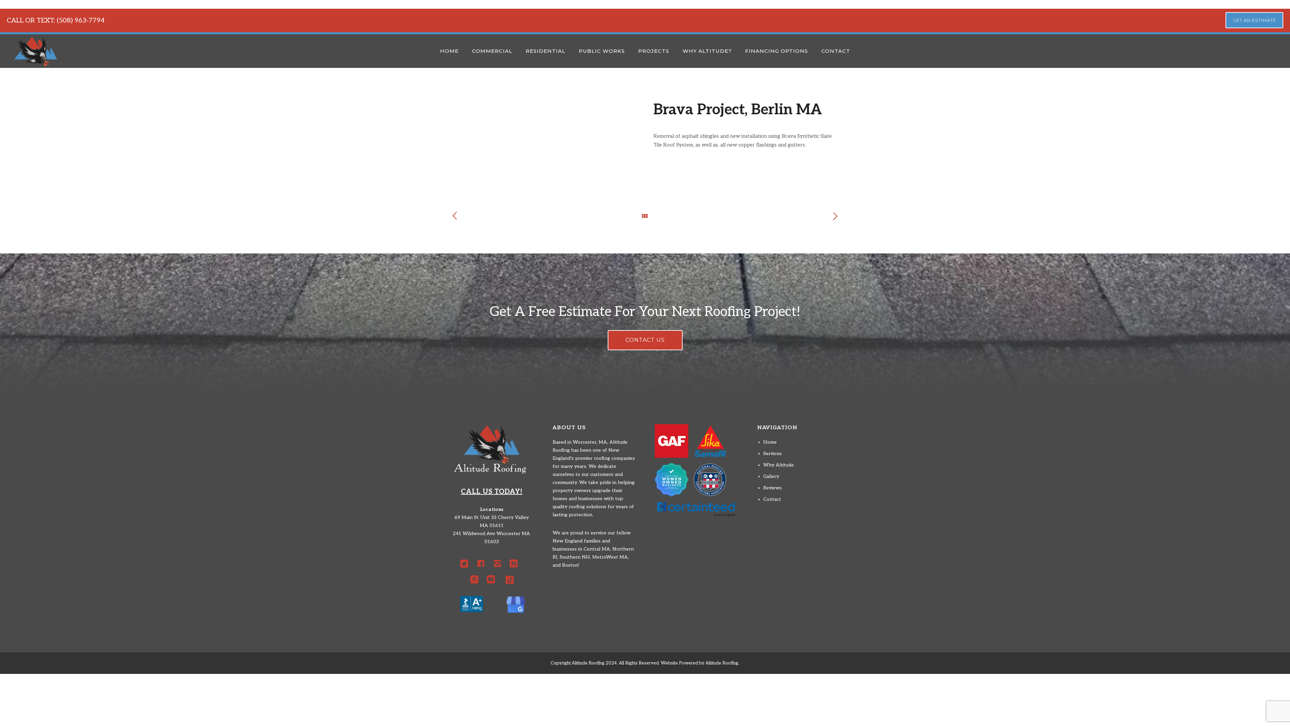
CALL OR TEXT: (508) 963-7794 (55, 20)
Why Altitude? (707, 51)
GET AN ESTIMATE (1254, 20)
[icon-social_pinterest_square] (476, 579)
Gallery (771, 476)
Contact (835, 51)
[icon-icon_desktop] (509, 579)
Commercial (492, 51)
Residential (545, 51)
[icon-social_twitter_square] (466, 563)
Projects (653, 51)
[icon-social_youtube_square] (492, 579)
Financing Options (776, 51)
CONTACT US (645, 340)
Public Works (602, 51)
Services (772, 453)
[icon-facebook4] (482, 563)
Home (449, 51)
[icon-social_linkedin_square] (515, 563)
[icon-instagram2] (499, 563)
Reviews (772, 488)
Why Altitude (778, 465)
